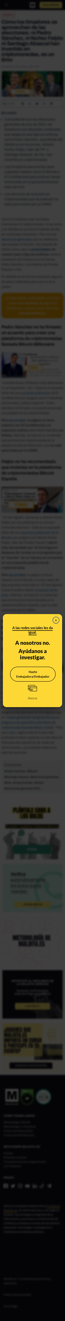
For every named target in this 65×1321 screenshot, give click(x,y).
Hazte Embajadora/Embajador (32, 674)
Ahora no (32, 698)
